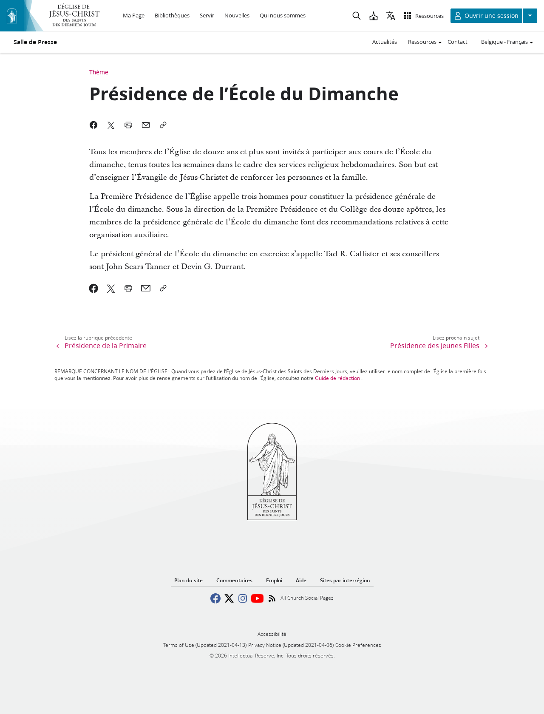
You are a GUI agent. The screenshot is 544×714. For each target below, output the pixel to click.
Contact (458, 41)
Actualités (384, 41)
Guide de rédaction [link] (337, 378)
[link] (93, 288)
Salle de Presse (35, 42)
